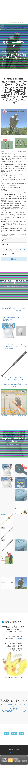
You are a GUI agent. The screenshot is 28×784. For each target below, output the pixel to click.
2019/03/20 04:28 (18, 639)
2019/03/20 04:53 (17, 631)
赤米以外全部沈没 (14, 709)
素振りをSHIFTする (14, 44)
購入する (15, 259)
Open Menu (2, 26)
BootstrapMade (20, 752)
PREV (7, 733)
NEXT (20, 733)
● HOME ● (14, 733)
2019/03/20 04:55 (18, 677)
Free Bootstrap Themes (9, 752)
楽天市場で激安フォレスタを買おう (14, 711)
